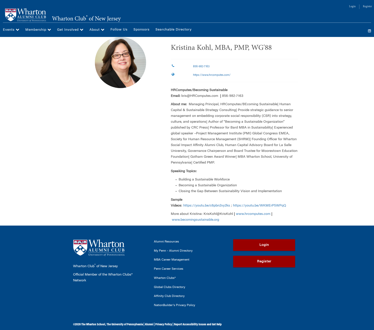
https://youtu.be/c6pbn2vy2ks (206, 205)
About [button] (95, 30)
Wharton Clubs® (165, 278)
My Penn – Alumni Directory (173, 250)
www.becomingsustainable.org (195, 220)
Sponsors (141, 30)
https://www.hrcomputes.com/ (211, 75)
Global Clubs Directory (169, 287)
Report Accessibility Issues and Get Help (198, 324)
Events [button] (9, 30)
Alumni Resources (166, 241)
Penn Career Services (168, 268)
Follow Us (119, 30)
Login (352, 6)
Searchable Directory (173, 30)
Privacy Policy (163, 324)
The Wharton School (93, 324)
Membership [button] (36, 30)
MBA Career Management (171, 259)
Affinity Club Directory (169, 296)
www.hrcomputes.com (253, 214)
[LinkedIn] (369, 31)
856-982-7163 (201, 66)
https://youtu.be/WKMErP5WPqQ (259, 205)
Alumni (149, 324)
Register (367, 6)
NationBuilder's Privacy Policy (174, 305)
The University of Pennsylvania (125, 324)
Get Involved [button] (68, 30)
